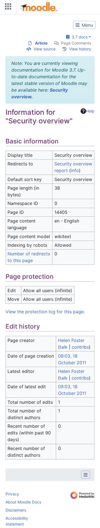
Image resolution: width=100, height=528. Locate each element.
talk (64, 347)
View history (80, 49)
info (75, 170)
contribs (80, 347)
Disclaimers (16, 510)
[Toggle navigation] (7, 7)
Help (90, 111)
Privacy (12, 494)
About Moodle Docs (23, 502)
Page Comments (76, 43)
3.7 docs (78, 37)
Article (41, 43)
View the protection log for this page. (45, 311)
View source (45, 49)
